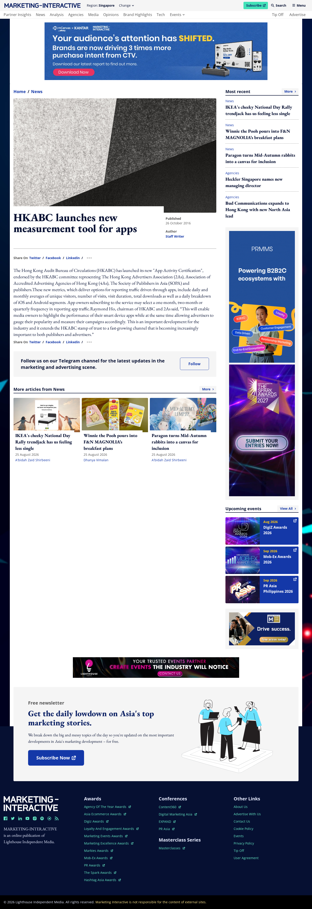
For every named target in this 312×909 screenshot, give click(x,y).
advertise (297, 14)
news (40, 14)
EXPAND (167, 821)
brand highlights (137, 14)
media (93, 14)
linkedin (73, 258)
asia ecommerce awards (103, 814)
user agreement (246, 858)
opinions (111, 14)
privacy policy (244, 843)
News (36, 91)
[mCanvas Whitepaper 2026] (156, 51)
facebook (53, 258)
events (175, 14)
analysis (57, 14)
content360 (170, 807)
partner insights (17, 14)
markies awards (98, 850)
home (19, 91)
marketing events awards (104, 836)
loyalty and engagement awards (109, 828)
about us (241, 806)
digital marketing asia (176, 814)
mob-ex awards (98, 858)
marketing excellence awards (107, 843)
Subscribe (257, 6)
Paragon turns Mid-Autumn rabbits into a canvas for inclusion (260, 158)
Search (281, 5)
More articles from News (111, 389)
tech (161, 14)
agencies (76, 14)
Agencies (232, 173)
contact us (242, 821)
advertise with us (247, 814)
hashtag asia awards (100, 880)
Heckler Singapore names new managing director (254, 182)
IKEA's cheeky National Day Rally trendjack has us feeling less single (258, 110)
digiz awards (96, 821)
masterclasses (172, 848)
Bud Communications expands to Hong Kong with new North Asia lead (257, 209)
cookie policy (243, 828)
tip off (277, 14)
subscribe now (60, 759)
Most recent (259, 91)
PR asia (167, 829)
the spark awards (100, 872)
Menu (301, 5)
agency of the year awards (105, 806)
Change (125, 5)
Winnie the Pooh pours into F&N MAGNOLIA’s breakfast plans (257, 134)
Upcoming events (259, 508)
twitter (35, 258)
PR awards (94, 865)
